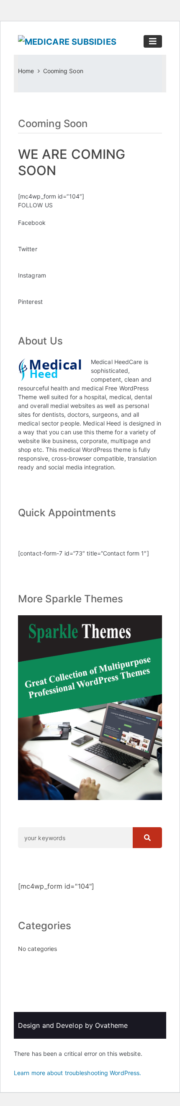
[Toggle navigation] (153, 41)
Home (26, 70)
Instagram (32, 275)
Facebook (32, 222)
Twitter (27, 248)
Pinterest (30, 301)
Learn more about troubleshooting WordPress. (77, 1072)
